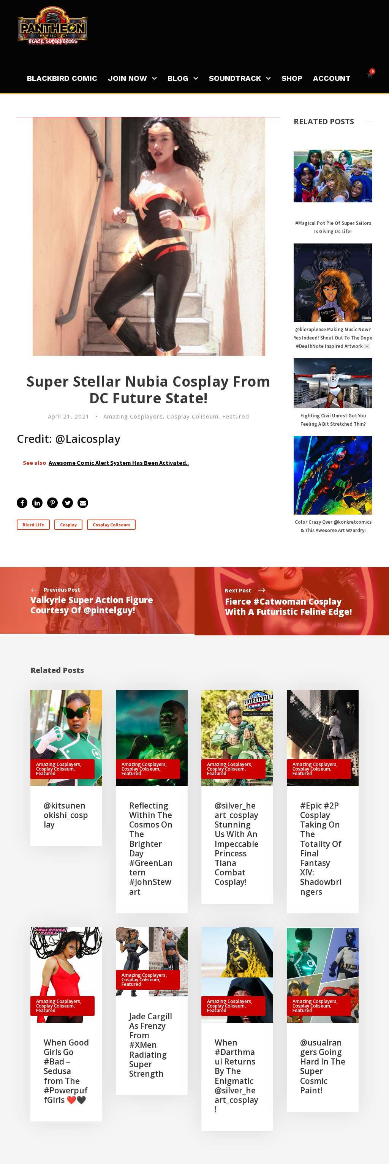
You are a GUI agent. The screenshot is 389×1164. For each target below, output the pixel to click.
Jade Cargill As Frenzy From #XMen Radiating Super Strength (150, 1045)
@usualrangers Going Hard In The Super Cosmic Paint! (322, 1066)
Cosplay (68, 525)
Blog (178, 78)
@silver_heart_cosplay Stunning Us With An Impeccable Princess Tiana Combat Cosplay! (237, 844)
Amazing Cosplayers (133, 416)
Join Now (127, 78)
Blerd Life (33, 525)
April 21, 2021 (69, 416)
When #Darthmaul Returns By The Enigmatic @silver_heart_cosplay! (236, 1076)
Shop (291, 78)
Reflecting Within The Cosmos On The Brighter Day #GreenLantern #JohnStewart (151, 848)
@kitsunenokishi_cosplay (66, 815)
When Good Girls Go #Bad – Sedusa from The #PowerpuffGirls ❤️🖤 (66, 1071)
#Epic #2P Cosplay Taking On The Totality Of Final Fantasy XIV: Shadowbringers (321, 848)
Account (332, 78)
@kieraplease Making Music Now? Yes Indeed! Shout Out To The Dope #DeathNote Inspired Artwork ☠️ (333, 337)
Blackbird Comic (62, 78)
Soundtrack (235, 78)
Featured (235, 416)
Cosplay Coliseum (192, 416)
